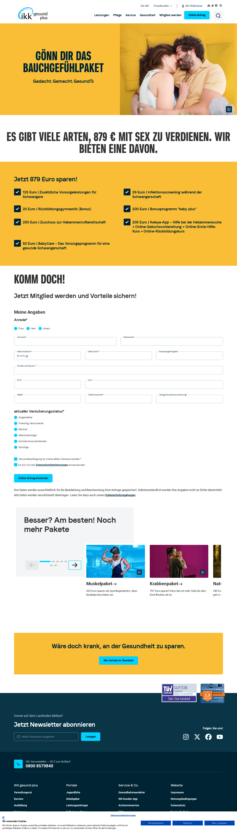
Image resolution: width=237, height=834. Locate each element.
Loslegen (90, 736)
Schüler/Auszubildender (33, 441)
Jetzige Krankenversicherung (173, 395)
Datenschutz (178, 805)
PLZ (19, 380)
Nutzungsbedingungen (184, 798)
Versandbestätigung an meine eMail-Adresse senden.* (50, 458)
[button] (45, 561)
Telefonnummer (96, 395)
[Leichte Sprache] (209, 5)
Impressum (177, 792)
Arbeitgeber (73, 798)
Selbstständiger (28, 435)
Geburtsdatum (24, 351)
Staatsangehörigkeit (168, 351)
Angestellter (26, 417)
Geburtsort (93, 351)
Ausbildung (20, 805)
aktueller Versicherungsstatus (39, 411)
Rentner (23, 429)
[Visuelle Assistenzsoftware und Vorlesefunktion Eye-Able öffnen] (216, 5)
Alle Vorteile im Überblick (118, 660)
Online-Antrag (196, 15)
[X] (197, 738)
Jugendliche (73, 792)
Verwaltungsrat (23, 792)
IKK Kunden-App (128, 798)
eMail (20, 395)
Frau (21, 328)
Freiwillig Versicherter (31, 423)
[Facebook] (208, 738)
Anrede (20, 320)
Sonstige (24, 447)
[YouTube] (220, 738)
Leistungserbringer (77, 805)
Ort (90, 380)
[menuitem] (101, 15)
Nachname (129, 337)
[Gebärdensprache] (213, 5)
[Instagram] (186, 738)
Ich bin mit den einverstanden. (51, 464)
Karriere (18, 798)
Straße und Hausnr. (26, 366)
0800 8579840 (39, 766)
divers (46, 328)
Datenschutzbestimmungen (52, 464)
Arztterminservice (128, 805)
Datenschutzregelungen (120, 495)
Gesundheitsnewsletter (131, 792)
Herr (33, 328)
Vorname (21, 337)
